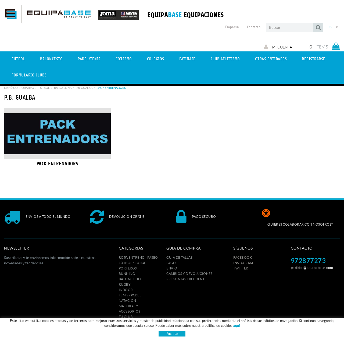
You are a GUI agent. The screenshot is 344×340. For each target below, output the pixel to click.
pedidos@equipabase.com (312, 268)
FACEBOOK (242, 257)
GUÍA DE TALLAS (179, 257)
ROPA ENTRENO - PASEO (138, 257)
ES (330, 27)
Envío (171, 268)
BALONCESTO (130, 279)
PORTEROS (128, 268)
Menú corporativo (19, 87)
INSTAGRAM (243, 263)
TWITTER (240, 268)
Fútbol (44, 87)
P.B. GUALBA (84, 87)
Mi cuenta (281, 47)
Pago (171, 263)
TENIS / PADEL (130, 295)
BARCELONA (62, 87)
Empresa (232, 27)
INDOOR (126, 290)
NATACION (127, 300)
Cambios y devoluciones (189, 273)
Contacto (253, 27)
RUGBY (125, 284)
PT (338, 27)
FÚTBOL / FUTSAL (133, 263)
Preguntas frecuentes (187, 279)
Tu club (126, 316)
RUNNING (127, 273)
